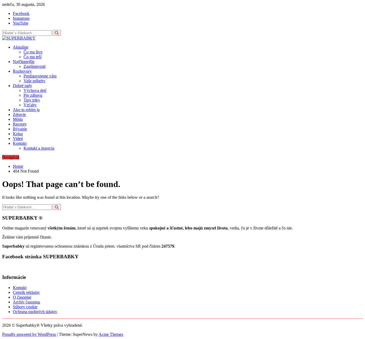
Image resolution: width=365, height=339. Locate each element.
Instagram (21, 18)
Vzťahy (30, 105)
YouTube (20, 23)
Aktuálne (20, 47)
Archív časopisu (26, 302)
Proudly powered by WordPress (29, 334)
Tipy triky (32, 100)
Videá (18, 138)
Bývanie (20, 129)
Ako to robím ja (26, 109)
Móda (18, 119)
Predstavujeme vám (40, 76)
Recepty (20, 124)
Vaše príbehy (34, 81)
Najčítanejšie (23, 61)
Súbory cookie (25, 307)
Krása (18, 133)
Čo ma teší (32, 56)
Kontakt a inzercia (39, 148)
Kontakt (19, 143)
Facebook (21, 13)
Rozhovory (22, 71)
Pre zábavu (33, 95)
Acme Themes (111, 334)
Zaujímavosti (34, 66)
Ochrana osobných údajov (35, 311)
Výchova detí (35, 90)
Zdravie (19, 114)
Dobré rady (22, 85)
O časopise (22, 297)
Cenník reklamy (26, 292)
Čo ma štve (33, 52)
